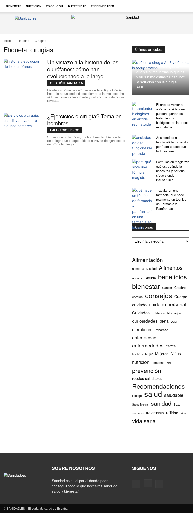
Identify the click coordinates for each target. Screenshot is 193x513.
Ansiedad (137, 278)
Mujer (149, 354)
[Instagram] (148, 483)
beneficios (172, 276)
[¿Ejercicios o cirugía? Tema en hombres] (22, 131)
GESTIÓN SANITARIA (66, 83)
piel (169, 363)
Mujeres (161, 353)
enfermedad (144, 337)
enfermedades (148, 345)
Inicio (7, 40)
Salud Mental (140, 404)
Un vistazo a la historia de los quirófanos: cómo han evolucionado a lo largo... (82, 69)
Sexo (177, 404)
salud (153, 393)
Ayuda (151, 277)
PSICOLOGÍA (55, 6)
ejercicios (141, 329)
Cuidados (141, 312)
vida (183, 413)
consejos (158, 295)
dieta (164, 321)
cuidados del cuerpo (166, 313)
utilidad (172, 412)
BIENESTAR (13, 6)
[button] (183, 6)
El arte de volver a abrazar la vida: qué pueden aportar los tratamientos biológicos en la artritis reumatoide (172, 115)
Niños (176, 353)
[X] (159, 484)
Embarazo (160, 329)
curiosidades (145, 320)
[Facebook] (136, 484)
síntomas (138, 413)
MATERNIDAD (77, 6)
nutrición (140, 362)
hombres (137, 354)
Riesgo (137, 395)
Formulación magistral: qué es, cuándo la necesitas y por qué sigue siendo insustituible (172, 170)
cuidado (139, 304)
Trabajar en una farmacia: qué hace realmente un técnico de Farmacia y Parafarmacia (171, 199)
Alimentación (147, 259)
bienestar (146, 286)
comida (137, 296)
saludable (173, 395)
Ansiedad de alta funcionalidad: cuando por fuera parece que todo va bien (172, 144)
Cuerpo (180, 296)
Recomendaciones (158, 386)
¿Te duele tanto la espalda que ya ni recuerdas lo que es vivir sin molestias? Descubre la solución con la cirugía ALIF (160, 76)
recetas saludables (147, 378)
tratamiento (155, 412)
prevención (146, 370)
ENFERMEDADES (102, 6)
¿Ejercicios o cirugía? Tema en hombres (84, 119)
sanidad (161, 403)
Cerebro (180, 287)
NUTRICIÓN (33, 6)
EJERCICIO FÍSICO (64, 130)
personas (158, 362)
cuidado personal (167, 304)
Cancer (167, 287)
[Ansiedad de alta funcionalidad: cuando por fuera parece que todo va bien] (142, 145)
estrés (171, 345)
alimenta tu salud (144, 268)
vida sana (144, 420)
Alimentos (171, 267)
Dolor (174, 321)
